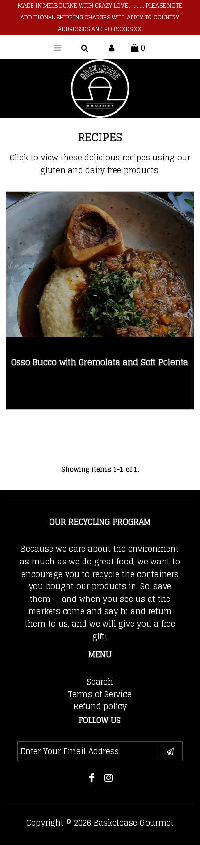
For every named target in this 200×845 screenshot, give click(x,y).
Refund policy (100, 706)
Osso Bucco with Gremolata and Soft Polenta (99, 362)
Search (100, 681)
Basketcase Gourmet (134, 822)
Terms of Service (100, 694)
